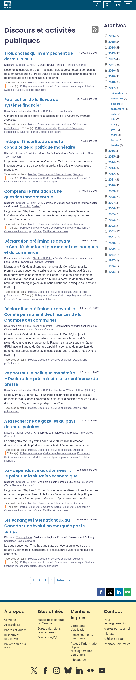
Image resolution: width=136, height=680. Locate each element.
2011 (111, 179)
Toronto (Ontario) (76, 64)
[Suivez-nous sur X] (34, 673)
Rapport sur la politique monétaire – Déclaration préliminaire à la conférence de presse (51, 378)
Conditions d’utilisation (78, 627)
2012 (111, 174)
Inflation (89, 86)
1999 (111, 249)
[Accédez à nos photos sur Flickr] (91, 673)
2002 (111, 231)
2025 (111, 42)
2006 (111, 208)
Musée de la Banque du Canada (51, 621)
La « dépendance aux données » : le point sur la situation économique (41, 473)
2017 (111, 88)
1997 (111, 260)
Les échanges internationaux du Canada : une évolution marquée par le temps (44, 526)
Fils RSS (109, 634)
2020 (111, 70)
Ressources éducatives (12, 637)
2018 (111, 82)
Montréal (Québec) (30, 206)
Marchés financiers (25, 565)
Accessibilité (12, 625)
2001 (111, 237)
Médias (32, 82)
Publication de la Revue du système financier (31, 102)
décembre (117, 93)
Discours (78, 82)
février (115, 140)
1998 (111, 255)
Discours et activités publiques (55, 82)
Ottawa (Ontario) (64, 111)
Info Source (78, 660)
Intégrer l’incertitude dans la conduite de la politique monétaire (39, 144)
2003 (111, 226)
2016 (111, 151)
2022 (111, 59)
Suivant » (63, 580)
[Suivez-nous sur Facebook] (45, 673)
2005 (111, 214)
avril (113, 129)
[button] (101, 592)
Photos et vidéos (15, 630)
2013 (111, 168)
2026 (111, 36)
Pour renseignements (115, 621)
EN (118, 5)
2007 (111, 203)
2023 (111, 53)
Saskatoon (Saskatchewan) (19, 541)
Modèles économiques (45, 181)
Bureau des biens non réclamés (49, 630)
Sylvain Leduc (24, 432)
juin (113, 119)
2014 (111, 162)
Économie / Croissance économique (63, 86)
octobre (115, 103)
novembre (117, 98)
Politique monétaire (31, 86)
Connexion (47, 637)
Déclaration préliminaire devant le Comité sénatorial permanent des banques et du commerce (51, 246)
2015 (111, 156)
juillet (114, 114)
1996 (111, 266)
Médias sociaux (114, 639)
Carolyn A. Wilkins (26, 153)
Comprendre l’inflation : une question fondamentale (33, 194)
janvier (115, 145)
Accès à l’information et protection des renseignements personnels (84, 649)
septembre (117, 109)
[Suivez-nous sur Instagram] (57, 673)
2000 (111, 243)
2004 (111, 220)
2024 (111, 47)
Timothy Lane (24, 537)
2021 (111, 65)
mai (113, 124)
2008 (111, 197)
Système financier (14, 89)
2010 (111, 185)
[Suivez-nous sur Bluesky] (68, 673)
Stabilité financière (36, 89)
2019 (111, 76)
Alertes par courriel (117, 628)
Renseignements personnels (82, 636)
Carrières (10, 620)
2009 (111, 191)
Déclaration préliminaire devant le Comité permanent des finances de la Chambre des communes (43, 314)
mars (114, 134)
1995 (111, 272)
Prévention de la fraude (15, 646)
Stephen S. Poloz (26, 64)
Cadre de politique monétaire (59, 178)
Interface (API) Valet (117, 644)
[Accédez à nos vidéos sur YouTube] (102, 673)
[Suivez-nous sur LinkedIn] (79, 673)
